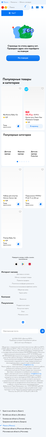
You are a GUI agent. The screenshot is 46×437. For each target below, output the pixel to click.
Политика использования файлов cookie (23, 287)
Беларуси (28, 342)
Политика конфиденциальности (23, 283)
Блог (23, 311)
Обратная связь (23, 290)
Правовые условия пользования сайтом (23, 340)
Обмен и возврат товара (23, 277)
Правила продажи (23, 280)
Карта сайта (23, 293)
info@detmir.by (28, 365)
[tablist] (23, 149)
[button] (12, 13)
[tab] (9, 149)
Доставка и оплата (23, 274)
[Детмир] (4, 7)
